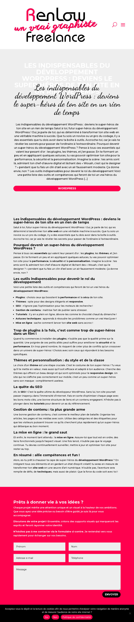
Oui (46, 617)
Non (55, 617)
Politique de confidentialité (76, 617)
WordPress (67, 188)
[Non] (130, 613)
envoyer (111, 594)
